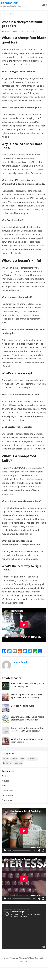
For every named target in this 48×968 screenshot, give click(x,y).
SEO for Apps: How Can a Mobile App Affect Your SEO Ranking (26, 696)
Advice (5, 759)
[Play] (5, 850)
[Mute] (39, 850)
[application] (24, 830)
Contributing (32, 759)
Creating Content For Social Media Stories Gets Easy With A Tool (27, 718)
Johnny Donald (18, 31)
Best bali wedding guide (22, 705)
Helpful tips (7, 763)
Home (4, 14)
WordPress (24, 961)
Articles (11, 14)
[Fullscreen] (43, 850)
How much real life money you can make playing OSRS (27, 685)
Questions (18, 763)
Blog (22, 759)
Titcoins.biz (9, 2)
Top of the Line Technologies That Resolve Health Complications (27, 729)
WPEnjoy (30, 958)
